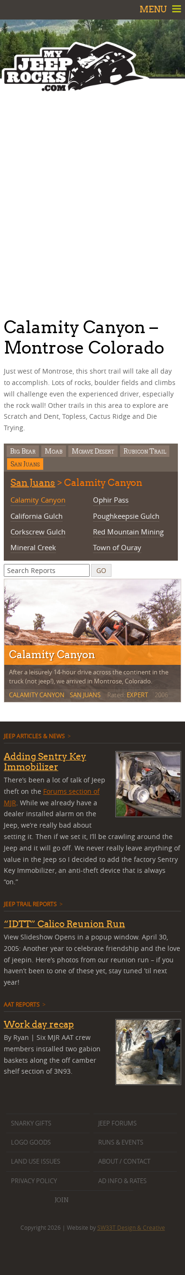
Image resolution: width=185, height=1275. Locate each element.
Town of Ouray (117, 547)
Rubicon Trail (144, 450)
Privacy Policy (34, 1181)
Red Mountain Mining (128, 531)
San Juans (25, 463)
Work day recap (39, 1024)
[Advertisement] (92, 195)
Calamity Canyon (37, 499)
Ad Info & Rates (122, 1181)
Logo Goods (31, 1142)
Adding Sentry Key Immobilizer (45, 762)
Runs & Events (120, 1142)
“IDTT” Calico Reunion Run (64, 923)
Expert (137, 695)
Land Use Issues (35, 1161)
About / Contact (124, 1161)
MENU (154, 9)
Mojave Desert (93, 450)
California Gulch (36, 516)
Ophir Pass (111, 499)
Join (61, 1200)
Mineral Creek (33, 547)
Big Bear (23, 450)
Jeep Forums (117, 1123)
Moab (54, 450)
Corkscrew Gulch (37, 531)
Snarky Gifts (31, 1123)
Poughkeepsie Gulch (126, 516)
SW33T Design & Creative (131, 1227)
